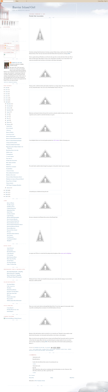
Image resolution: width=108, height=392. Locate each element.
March (8, 122)
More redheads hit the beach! (12, 172)
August (8, 112)
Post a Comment (32, 375)
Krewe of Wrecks (9, 132)
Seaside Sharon (10, 260)
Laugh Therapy (10, 215)
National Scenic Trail (61, 349)
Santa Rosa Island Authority (13, 233)
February (9, 124)
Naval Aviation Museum (12, 219)
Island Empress (10, 311)
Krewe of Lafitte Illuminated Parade (13, 138)
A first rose (8, 130)
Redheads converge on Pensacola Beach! (15, 179)
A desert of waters (10, 170)
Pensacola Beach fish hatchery (37, 350)
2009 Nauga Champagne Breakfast (13, 185)
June (8, 116)
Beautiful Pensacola (11, 251)
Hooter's (8, 295)
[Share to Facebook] (58, 347)
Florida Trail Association (48, 349)
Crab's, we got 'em (11, 286)
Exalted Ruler (9, 168)
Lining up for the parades (11, 142)
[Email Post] (51, 347)
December (9, 103)
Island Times (9, 212)
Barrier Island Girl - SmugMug (13, 273)
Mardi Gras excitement (11, 166)
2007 (6, 192)
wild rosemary (49, 350)
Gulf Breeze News (11, 206)
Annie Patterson (10, 248)
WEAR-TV (9, 240)
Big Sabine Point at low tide (12, 150)
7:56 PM (34, 364)
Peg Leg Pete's (10, 298)
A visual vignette (10, 156)
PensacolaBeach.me (11, 228)
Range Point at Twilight (11, 181)
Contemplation (9, 154)
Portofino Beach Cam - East (13, 309)
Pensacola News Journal (12, 230)
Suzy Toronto (10, 235)
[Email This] (53, 347)
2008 (6, 190)
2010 (6, 100)
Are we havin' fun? (10, 134)
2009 (6, 102)
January (8, 187)
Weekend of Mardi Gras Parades (13, 144)
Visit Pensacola (10, 237)
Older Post (72, 377)
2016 (6, 91)
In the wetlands (9, 128)
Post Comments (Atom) (40, 380)
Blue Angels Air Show (11, 162)
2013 (6, 93)
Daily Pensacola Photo (12, 257)
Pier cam (9, 231)
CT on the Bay (10, 255)
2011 (6, 98)
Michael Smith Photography (13, 217)
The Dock (9, 288)
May (8, 118)
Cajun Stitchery (10, 253)
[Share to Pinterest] (59, 347)
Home (52, 377)
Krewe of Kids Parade (10, 136)
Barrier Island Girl (23, 7)
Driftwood (8, 164)
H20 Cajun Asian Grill (12, 293)
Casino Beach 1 (10, 308)
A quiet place (9, 126)
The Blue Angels (10, 204)
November (9, 106)
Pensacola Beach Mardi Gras (13, 221)
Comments (8, 48)
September (9, 110)
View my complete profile (10, 82)
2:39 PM (34, 372)
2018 (6, 87)
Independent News (11, 210)
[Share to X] (56, 347)
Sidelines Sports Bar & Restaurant (14, 300)
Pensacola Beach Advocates (13, 222)
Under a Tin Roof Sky (11, 264)
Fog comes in (9, 158)
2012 (6, 95)
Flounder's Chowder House (12, 291)
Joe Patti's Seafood (11, 213)
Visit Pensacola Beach (11, 239)
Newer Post (31, 377)
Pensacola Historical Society (13, 226)
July (8, 114)
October (8, 108)
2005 (6, 196)
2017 (6, 89)
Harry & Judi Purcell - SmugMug (14, 275)
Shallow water (9, 152)
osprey (69, 349)
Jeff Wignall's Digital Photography (14, 277)
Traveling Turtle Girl (11, 262)
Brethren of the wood (10, 175)
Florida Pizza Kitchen (11, 289)
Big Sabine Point (37, 349)
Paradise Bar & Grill (11, 297)
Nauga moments (9, 183)
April (8, 120)
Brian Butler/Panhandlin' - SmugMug (15, 271)
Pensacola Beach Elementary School (14, 177)
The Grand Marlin (11, 284)
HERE (69, 53)
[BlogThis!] (55, 347)
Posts (7, 45)
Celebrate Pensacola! (11, 208)
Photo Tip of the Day (11, 258)
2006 (6, 194)
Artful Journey (10, 250)
